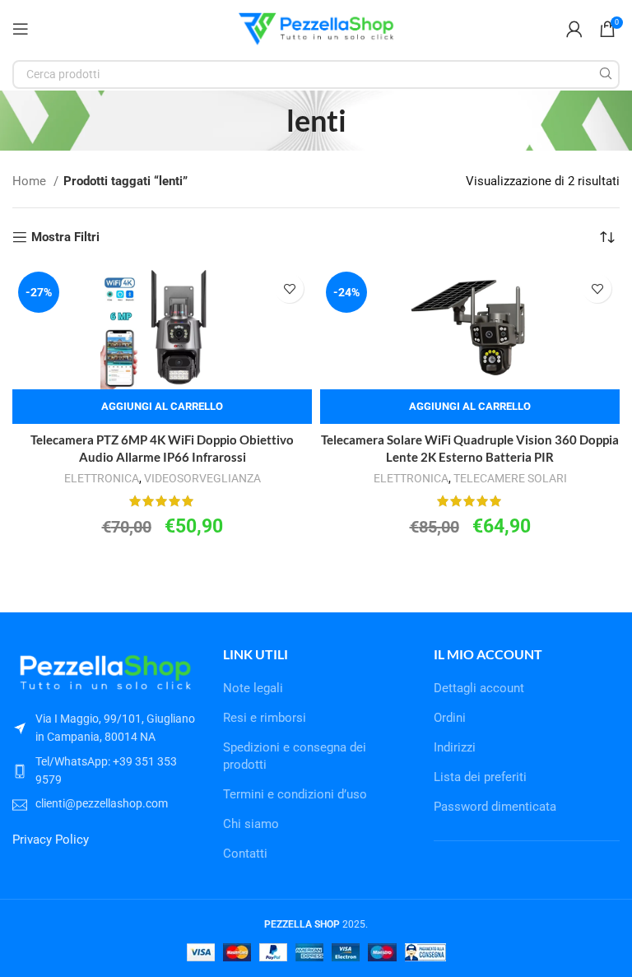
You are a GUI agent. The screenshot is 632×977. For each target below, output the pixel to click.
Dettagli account (479, 688)
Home (30, 181)
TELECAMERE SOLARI (510, 478)
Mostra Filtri (65, 237)
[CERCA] (605, 74)
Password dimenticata (495, 806)
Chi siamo (251, 823)
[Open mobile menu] (20, 28)
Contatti (245, 853)
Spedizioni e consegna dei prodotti (294, 756)
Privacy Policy (50, 839)
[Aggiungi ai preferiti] (289, 288)
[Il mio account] (574, 28)
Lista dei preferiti (480, 777)
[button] (162, 406)
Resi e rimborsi (264, 717)
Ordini (450, 717)
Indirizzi (455, 747)
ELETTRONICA (101, 478)
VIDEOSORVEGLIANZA (202, 478)
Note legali (253, 688)
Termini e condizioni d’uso (295, 794)
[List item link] (105, 770)
